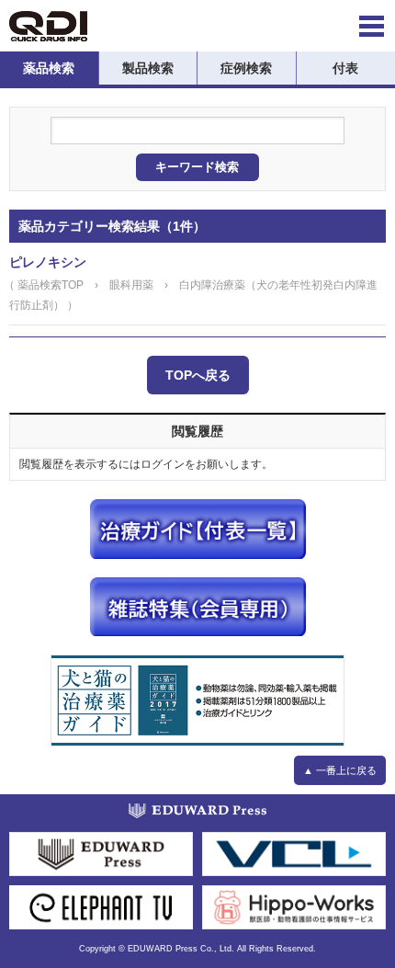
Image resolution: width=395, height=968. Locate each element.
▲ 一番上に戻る (340, 770)
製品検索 (148, 68)
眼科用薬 (131, 285)
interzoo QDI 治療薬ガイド (48, 26)
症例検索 (246, 68)
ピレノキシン (47, 262)
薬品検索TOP (50, 285)
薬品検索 (48, 68)
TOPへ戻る (198, 375)
